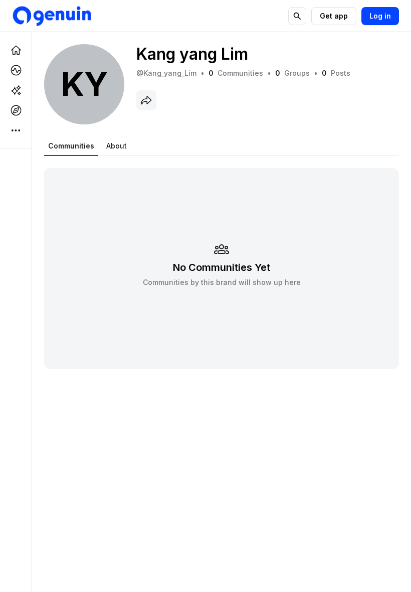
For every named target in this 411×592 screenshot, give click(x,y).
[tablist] (87, 146)
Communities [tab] (71, 145)
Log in (380, 16)
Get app (334, 16)
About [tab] (116, 145)
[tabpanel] (221, 262)
